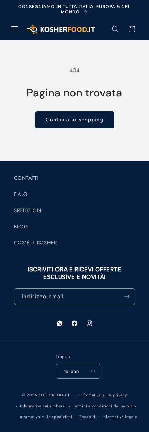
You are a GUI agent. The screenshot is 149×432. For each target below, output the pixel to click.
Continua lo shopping (74, 119)
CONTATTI (26, 178)
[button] (15, 29)
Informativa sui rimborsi (43, 406)
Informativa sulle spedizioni (45, 417)
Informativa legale (119, 417)
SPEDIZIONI (28, 210)
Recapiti (87, 417)
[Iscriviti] (127, 296)
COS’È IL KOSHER (35, 242)
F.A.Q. (21, 194)
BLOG (21, 227)
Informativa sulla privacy (103, 395)
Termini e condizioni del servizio (104, 406)
